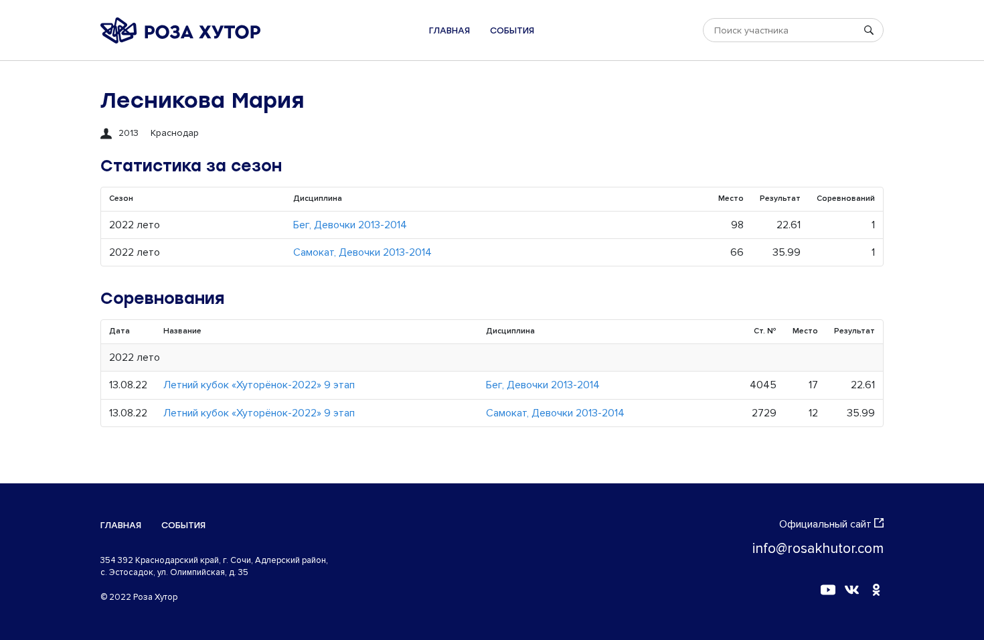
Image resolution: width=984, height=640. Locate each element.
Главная (449, 30)
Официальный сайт (825, 524)
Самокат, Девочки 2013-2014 (362, 252)
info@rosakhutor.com (818, 548)
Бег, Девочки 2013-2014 (350, 225)
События (512, 30)
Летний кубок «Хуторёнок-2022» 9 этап (259, 385)
